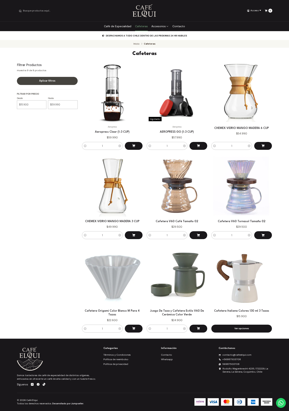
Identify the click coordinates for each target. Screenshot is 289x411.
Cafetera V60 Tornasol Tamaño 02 (241, 221)
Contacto (178, 26)
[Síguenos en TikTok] (44, 385)
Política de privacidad (115, 364)
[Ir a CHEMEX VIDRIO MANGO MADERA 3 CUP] (112, 186)
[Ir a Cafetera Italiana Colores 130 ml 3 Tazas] (241, 275)
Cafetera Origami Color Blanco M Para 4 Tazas (112, 312)
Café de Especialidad (117, 26)
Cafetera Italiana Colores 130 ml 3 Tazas (241, 310)
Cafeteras (141, 26)
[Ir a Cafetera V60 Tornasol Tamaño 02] (241, 186)
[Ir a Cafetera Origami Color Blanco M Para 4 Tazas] (112, 275)
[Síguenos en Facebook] (38, 385)
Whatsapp (167, 359)
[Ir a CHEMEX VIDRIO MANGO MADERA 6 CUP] (241, 93)
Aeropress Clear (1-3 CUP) (112, 131)
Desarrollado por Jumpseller (67, 403)
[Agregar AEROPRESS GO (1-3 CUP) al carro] (198, 146)
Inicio (136, 44)
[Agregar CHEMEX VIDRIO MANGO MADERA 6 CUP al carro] (263, 146)
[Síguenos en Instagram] (32, 385)
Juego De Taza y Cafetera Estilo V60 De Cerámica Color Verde (177, 312)
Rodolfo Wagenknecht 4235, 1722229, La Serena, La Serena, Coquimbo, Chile (245, 370)
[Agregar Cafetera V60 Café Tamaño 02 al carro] (198, 235)
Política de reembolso (115, 359)
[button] (85, 146)
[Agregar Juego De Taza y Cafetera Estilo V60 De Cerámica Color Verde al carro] (198, 329)
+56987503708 (231, 359)
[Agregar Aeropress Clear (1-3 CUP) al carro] (134, 146)
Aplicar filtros (47, 80)
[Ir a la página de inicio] (144, 10)
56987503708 (230, 364)
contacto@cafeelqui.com (236, 354)
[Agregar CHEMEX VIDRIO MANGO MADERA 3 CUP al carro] (134, 235)
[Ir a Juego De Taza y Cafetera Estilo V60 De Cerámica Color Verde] (177, 275)
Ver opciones (241, 328)
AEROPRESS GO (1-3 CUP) (177, 131)
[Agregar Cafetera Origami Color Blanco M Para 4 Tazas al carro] (134, 329)
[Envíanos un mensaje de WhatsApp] (281, 403)
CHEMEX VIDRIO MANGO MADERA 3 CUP (112, 221)
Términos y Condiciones (117, 354)
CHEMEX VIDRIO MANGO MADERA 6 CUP (241, 128)
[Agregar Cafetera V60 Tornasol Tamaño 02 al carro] (263, 235)
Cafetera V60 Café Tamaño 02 (177, 221)
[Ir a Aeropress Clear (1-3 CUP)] (112, 93)
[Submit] (20, 11)
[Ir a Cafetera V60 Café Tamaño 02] (177, 186)
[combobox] (38, 11)
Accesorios (158, 26)
